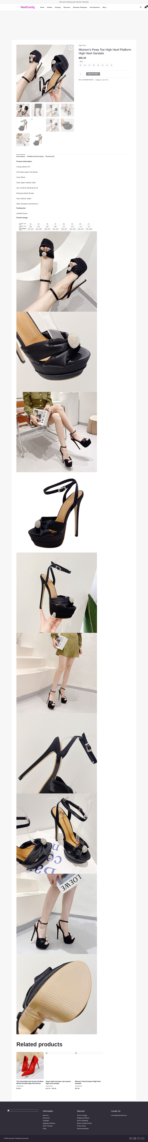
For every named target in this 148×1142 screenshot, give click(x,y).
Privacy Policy (81, 1126)
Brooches (67, 7)
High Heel (82, 45)
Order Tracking (47, 1126)
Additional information (35, 156)
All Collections (95, 7)
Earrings (58, 7)
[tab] (20, 156)
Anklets (49, 7)
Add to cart (93, 74)
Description (20, 156)
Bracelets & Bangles (80, 7)
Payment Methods (83, 1128)
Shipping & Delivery (49, 1123)
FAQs (44, 1128)
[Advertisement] (74, 25)
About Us (46, 1115)
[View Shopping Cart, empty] (145, 7)
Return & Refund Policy (84, 1123)
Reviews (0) (50, 156)
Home (42, 7)
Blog (104, 7)
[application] (107, 7)
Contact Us (46, 1118)
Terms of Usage (82, 1115)
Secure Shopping (82, 1120)
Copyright (46, 1120)
